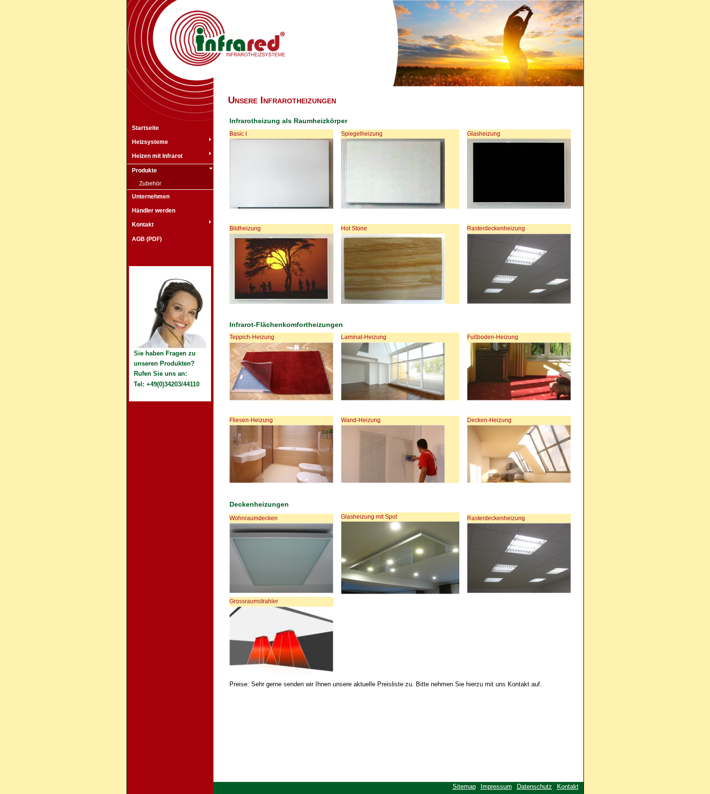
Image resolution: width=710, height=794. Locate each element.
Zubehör (150, 183)
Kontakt (143, 224)
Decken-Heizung (489, 420)
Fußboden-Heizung (492, 337)
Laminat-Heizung (363, 337)
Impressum (496, 786)
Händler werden (153, 210)
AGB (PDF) (147, 239)
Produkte (144, 170)
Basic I (238, 133)
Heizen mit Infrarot (157, 156)
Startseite (145, 128)
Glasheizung (483, 133)
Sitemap (464, 786)
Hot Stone (354, 228)
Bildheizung (245, 228)
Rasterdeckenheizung (496, 228)
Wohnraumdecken (253, 518)
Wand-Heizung (361, 420)
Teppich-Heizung (251, 337)
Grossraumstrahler (253, 601)
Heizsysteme (150, 142)
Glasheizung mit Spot (369, 516)
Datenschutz (534, 786)
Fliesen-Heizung (251, 420)
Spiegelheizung (362, 133)
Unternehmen (151, 196)
